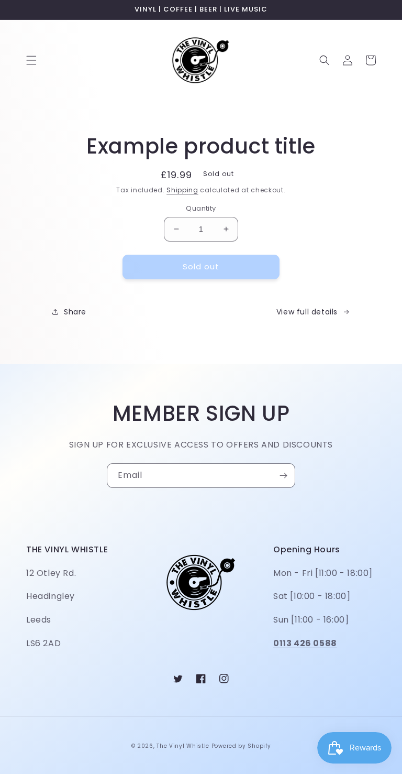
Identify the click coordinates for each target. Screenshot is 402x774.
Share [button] (75, 312)
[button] (31, 60)
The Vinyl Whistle (183, 746)
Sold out (201, 266)
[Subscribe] (283, 475)
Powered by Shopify (241, 746)
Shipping (182, 190)
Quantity (201, 208)
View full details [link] (307, 312)
